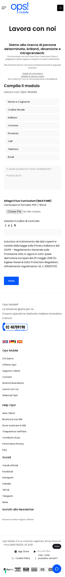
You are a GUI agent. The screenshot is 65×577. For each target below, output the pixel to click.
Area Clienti (60, 8)
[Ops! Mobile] (19, 8)
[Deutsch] (13, 341)
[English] (4, 341)
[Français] (8, 341)
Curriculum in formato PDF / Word (25, 205)
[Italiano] (17, 341)
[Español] (21, 341)
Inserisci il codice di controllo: (22, 221)
